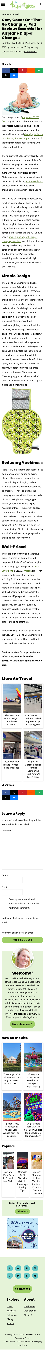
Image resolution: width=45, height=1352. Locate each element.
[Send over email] (39, 70)
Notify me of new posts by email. (18, 932)
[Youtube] (18, 1268)
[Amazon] (27, 1276)
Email (5, 887)
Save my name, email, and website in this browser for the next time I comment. (24, 903)
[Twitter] (18, 1276)
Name (5, 875)
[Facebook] (10, 1268)
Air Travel (14, 14)
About (10, 1306)
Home (5, 14)
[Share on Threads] (6, 75)
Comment (7, 830)
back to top (22, 1289)
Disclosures (29, 1306)
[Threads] (10, 1276)
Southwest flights (34, 181)
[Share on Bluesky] (14, 75)
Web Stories (30, 1310)
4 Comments (30, 51)
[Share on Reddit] (31, 70)
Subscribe (21, 1211)
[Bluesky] (35, 1276)
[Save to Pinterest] (22, 70)
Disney (10, 1319)
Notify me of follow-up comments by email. (20, 920)
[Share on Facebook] (6, 70)
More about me (21, 1024)
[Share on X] (14, 70)
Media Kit (28, 1315)
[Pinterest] (27, 1268)
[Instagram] (35, 1268)
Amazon (28, 571)
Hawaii (10, 1323)
